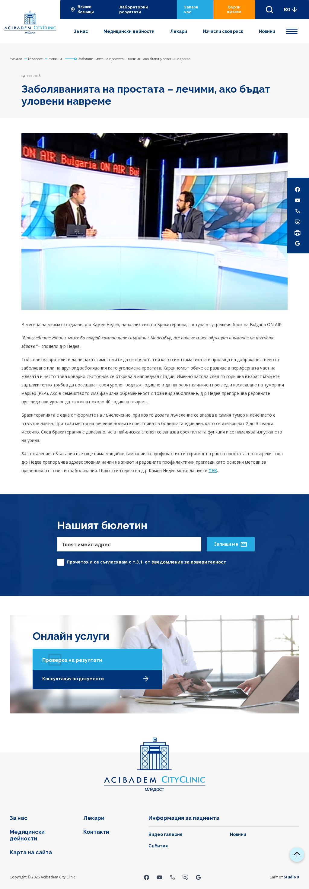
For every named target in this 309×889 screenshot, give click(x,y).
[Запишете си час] (185, 877)
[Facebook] (146, 877)
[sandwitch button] (292, 30)
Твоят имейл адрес (86, 545)
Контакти (96, 832)
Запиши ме (226, 544)
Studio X (291, 877)
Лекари (178, 31)
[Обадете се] (172, 877)
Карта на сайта (31, 852)
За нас (81, 31)
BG (287, 9)
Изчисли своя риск (223, 31)
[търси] (269, 9)
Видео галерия (165, 834)
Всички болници (86, 9)
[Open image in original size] (30, 22)
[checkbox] (141, 561)
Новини (267, 31)
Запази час (191, 9)
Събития (158, 845)
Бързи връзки (234, 9)
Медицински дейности (129, 31)
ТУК (213, 470)
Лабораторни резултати (133, 9)
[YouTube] (159, 877)
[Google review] (198, 877)
